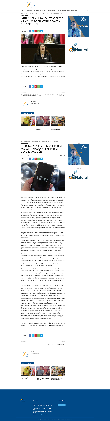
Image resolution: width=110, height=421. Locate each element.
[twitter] (31, 105)
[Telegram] (41, 31)
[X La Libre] (22, 28)
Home (22, 13)
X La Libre (25, 27)
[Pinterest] (36, 31)
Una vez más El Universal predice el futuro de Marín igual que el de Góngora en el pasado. (57, 128)
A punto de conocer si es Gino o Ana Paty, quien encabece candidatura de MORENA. (43, 128)
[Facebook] (30, 31)
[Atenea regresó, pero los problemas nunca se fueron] (28, 121)
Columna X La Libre (27, 13)
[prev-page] (22, 132)
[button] (87, 10)
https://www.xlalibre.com (35, 103)
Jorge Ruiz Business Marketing (66, 419)
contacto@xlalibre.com (42, 414)
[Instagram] (64, 405)
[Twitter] (33, 31)
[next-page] (24, 132)
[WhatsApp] (38, 31)
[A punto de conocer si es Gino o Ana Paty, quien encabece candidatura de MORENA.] (43, 121)
